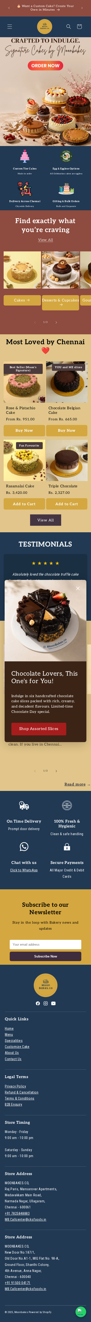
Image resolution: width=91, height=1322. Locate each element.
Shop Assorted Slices (38, 729)
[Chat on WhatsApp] (80, 1312)
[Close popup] (78, 589)
